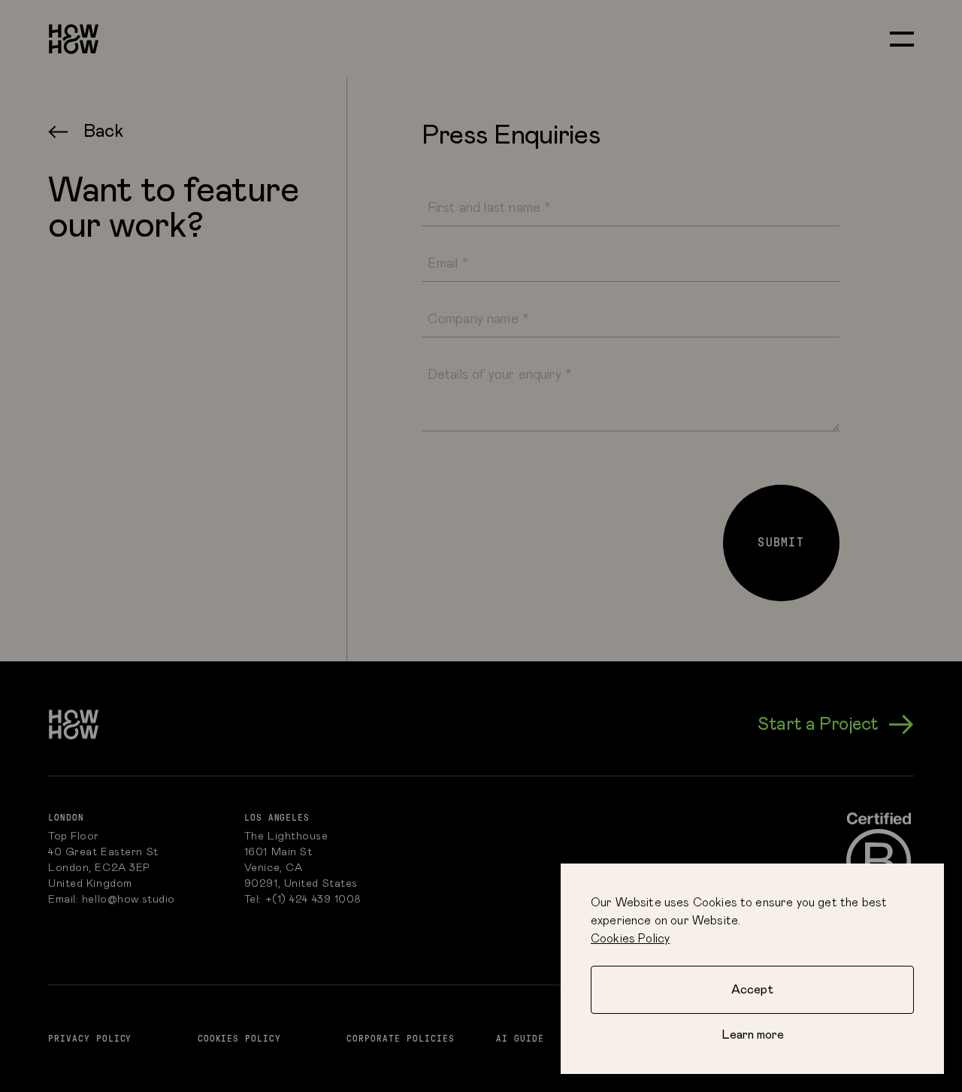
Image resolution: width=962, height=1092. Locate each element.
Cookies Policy (630, 939)
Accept (752, 990)
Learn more (753, 1035)
